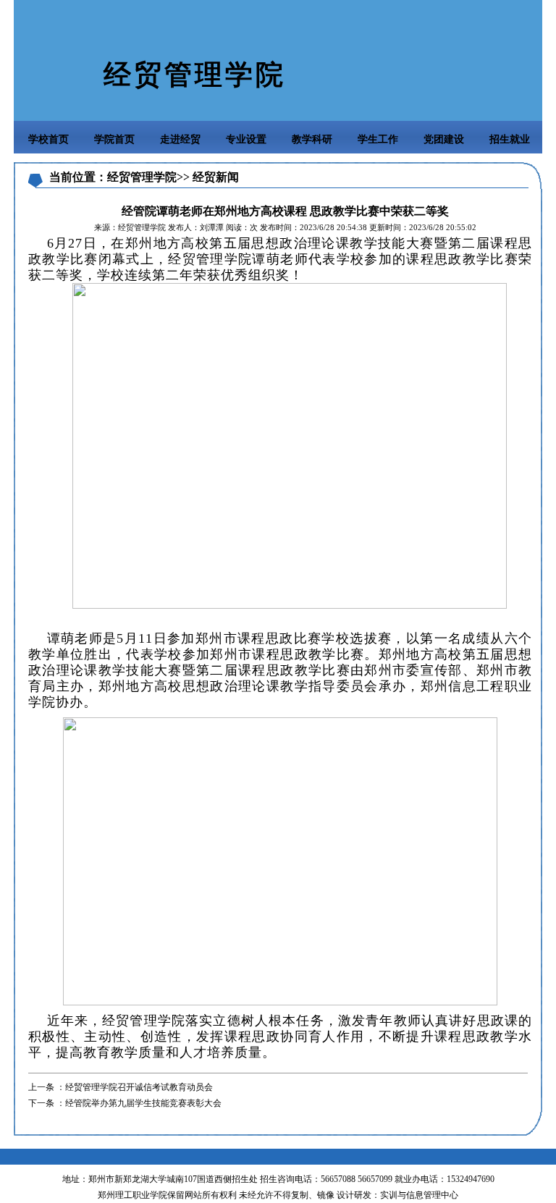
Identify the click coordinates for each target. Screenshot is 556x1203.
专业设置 (246, 139)
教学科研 (312, 139)
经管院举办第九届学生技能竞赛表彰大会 (143, 1103)
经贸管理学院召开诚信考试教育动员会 (139, 1087)
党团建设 (444, 139)
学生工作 (378, 139)
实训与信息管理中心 (419, 1195)
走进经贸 (180, 139)
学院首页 (114, 139)
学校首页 (48, 139)
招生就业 (509, 139)
